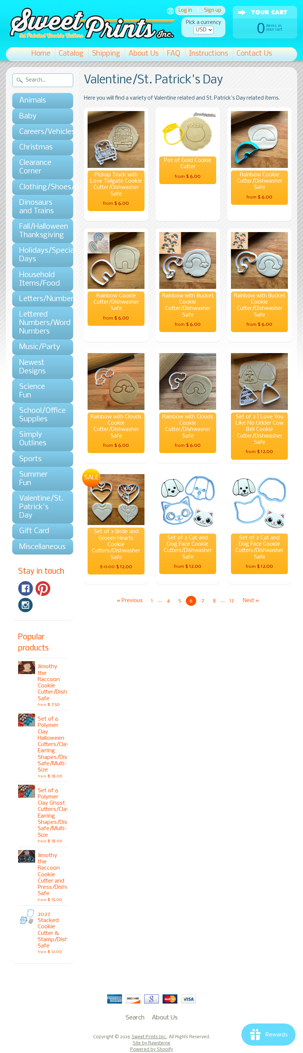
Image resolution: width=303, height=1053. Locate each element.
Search (135, 1017)
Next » (251, 601)
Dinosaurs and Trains (36, 207)
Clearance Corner (35, 167)
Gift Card (34, 531)
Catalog (71, 54)
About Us (144, 54)
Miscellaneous (39, 547)
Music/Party (39, 347)
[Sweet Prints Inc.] (90, 36)
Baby (28, 116)
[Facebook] (25, 588)
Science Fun (32, 391)
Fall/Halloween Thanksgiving (39, 231)
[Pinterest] (42, 588)
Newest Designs (32, 367)
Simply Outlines (32, 439)
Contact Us (254, 54)
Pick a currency (203, 22)
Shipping (106, 54)
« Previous (130, 601)
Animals (32, 100)
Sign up (212, 10)
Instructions (208, 54)
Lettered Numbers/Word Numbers (39, 323)
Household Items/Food (39, 279)
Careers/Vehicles (39, 132)
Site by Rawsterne (151, 1043)
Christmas (35, 147)
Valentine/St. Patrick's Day (39, 507)
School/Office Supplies (39, 415)
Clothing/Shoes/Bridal (39, 187)
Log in (185, 10)
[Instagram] (25, 605)
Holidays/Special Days (39, 255)
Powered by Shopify (151, 1049)
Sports (30, 459)
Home (40, 54)
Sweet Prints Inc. (149, 1037)
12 (231, 601)
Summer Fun (33, 479)
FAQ (173, 54)
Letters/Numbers (39, 299)
